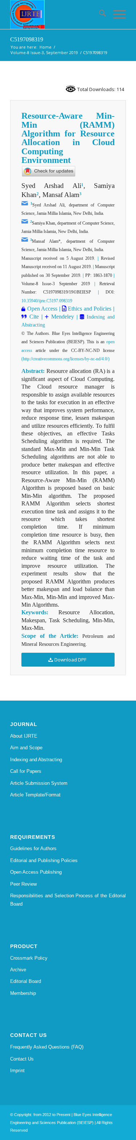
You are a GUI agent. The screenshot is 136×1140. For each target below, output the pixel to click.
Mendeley (61, 316)
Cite (34, 316)
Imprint (17, 1070)
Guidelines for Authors (33, 848)
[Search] (99, 14)
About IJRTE (23, 736)
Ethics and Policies (88, 308)
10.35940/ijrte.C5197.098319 (46, 300)
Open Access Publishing (36, 872)
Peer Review (23, 884)
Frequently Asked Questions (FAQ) (46, 1047)
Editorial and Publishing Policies (44, 860)
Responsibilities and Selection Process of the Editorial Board (68, 900)
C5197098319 (26, 39)
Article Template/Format (35, 794)
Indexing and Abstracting (36, 759)
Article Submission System (38, 783)
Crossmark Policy (29, 958)
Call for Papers (25, 771)
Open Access (42, 308)
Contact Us (22, 1059)
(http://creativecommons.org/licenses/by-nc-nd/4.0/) (65, 358)
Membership (23, 993)
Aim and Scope (26, 747)
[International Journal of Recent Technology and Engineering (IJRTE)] (56, 14)
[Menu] (116, 14)
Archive (18, 969)
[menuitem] (99, 14)
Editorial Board (25, 981)
